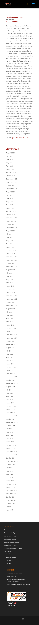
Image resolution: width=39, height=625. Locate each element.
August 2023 (10, 270)
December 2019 (11, 413)
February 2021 (11, 367)
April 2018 (9, 477)
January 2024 (10, 254)
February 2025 (11, 211)
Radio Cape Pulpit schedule (11, 542)
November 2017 (11, 494)
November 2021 (11, 338)
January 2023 (10, 293)
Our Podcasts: (8, 551)
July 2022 (9, 312)
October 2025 (10, 185)
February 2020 (11, 406)
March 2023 (10, 286)
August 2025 (10, 192)
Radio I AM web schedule (10, 545)
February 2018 (11, 484)
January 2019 (10, 448)
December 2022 (11, 296)
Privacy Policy (7, 563)
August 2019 (10, 426)
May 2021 (9, 357)
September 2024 (11, 228)
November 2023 (11, 260)
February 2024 (11, 250)
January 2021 (10, 370)
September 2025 (11, 189)
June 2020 (9, 393)
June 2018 (9, 471)
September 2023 (11, 266)
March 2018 (10, 481)
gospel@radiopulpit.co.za (18, 579)
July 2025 (9, 195)
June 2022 (9, 315)
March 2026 (10, 169)
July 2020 (9, 390)
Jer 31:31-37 (16, 138)
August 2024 (10, 231)
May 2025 (9, 202)
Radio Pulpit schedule (10, 539)
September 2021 (11, 344)
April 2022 (9, 322)
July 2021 (9, 351)
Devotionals (7, 530)
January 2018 (10, 487)
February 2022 (11, 328)
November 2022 (11, 299)
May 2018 (9, 474)
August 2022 (10, 309)
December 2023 (11, 257)
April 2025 (9, 205)
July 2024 (9, 234)
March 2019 (10, 442)
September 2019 (11, 422)
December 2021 (11, 335)
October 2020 (10, 380)
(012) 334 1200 (13, 576)
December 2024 (11, 218)
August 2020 (10, 387)
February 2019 (11, 445)
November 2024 (11, 221)
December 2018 (11, 452)
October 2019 (10, 419)
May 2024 (9, 241)
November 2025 (11, 182)
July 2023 (9, 273)
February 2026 (11, 172)
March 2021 (10, 364)
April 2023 (9, 283)
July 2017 (9, 507)
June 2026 (9, 159)
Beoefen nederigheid (14, 17)
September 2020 (11, 383)
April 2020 (9, 400)
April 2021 (9, 361)
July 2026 (9, 156)
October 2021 (10, 341)
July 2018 (9, 468)
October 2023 (10, 263)
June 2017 (9, 510)
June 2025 (9, 198)
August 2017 (10, 504)
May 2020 (9, 396)
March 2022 (10, 325)
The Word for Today (9, 533)
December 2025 (11, 179)
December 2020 (11, 374)
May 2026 (9, 163)
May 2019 (9, 435)
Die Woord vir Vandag (10, 536)
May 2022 (9, 318)
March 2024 (10, 247)
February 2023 (11, 289)
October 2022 (10, 302)
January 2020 (10, 409)
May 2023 (9, 280)
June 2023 (9, 276)
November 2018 (11, 455)
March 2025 (10, 208)
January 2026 (10, 176)
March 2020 (10, 403)
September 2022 (11, 305)
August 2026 (10, 153)
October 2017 (10, 497)
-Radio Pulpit (9, 554)
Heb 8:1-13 (25, 138)
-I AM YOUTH (9, 560)
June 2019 (9, 432)
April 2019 (9, 439)
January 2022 (10, 331)
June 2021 (9, 354)
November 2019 (11, 416)
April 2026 (9, 166)
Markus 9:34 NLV (12, 22)
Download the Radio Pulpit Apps (13, 548)
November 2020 (11, 377)
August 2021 (10, 348)
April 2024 (9, 244)
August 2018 (10, 465)
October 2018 (10, 458)
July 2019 (9, 429)
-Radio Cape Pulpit (11, 557)
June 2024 (9, 237)
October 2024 (10, 224)
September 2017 (11, 500)
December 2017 (11, 490)
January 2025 (10, 215)
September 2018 (11, 461)
